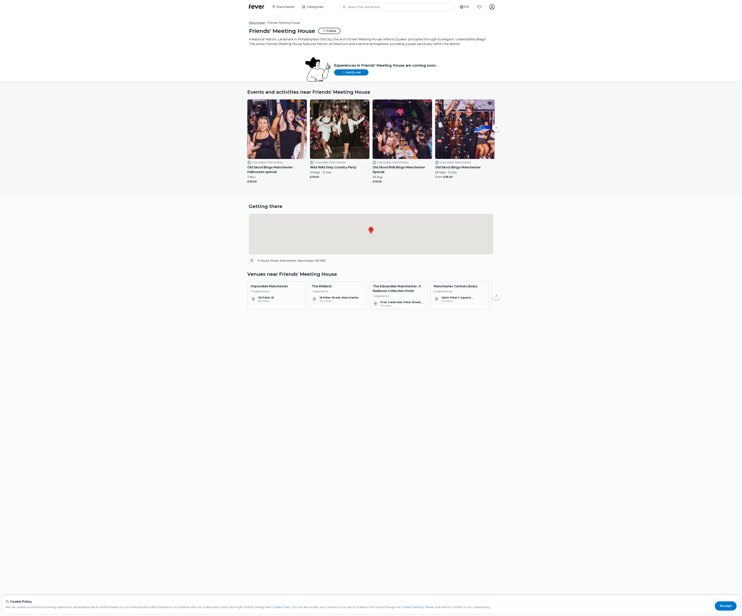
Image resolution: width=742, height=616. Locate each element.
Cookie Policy (281, 607)
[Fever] (256, 6)
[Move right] (496, 128)
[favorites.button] (302, 103)
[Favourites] (479, 7)
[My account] (492, 7)
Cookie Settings (413, 607)
